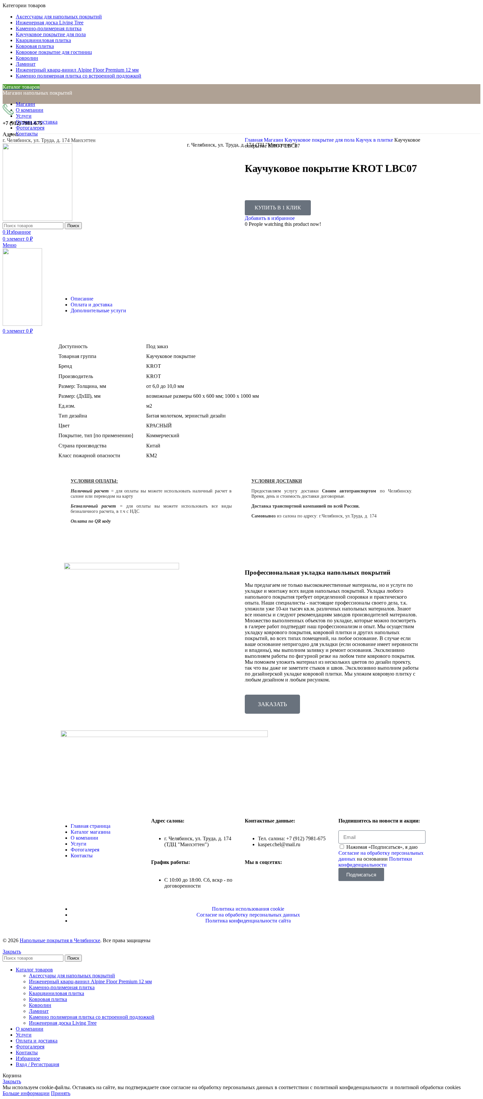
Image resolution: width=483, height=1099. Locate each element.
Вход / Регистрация (37, 1064)
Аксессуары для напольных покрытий (72, 975)
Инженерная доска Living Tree (63, 1023)
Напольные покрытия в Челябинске (60, 940)
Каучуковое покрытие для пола (320, 140)
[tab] (248, 299)
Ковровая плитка (48, 999)
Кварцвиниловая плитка (56, 993)
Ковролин (40, 1005)
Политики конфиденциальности (375, 862)
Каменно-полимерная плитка (62, 987)
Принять (60, 1093)
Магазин (274, 140)
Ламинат (39, 1011)
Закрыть (12, 951)
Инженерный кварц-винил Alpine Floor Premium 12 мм (90, 981)
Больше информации (26, 1093)
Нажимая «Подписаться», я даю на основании (381, 856)
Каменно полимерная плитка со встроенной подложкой (91, 1017)
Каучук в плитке (375, 140)
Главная (254, 140)
